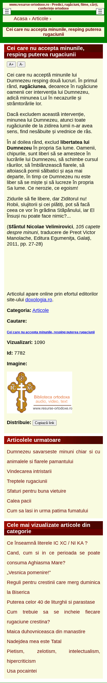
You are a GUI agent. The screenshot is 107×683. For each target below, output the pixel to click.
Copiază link (44, 423)
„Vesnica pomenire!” (29, 572)
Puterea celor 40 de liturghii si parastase (51, 602)
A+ (11, 64)
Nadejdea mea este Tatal (34, 641)
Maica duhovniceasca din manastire (46, 631)
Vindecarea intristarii (29, 471)
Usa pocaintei (22, 671)
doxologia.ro (38, 299)
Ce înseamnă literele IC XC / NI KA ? (47, 543)
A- (21, 64)
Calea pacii (19, 501)
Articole (40, 310)
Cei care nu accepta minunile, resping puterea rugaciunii (51, 332)
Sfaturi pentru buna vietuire (36, 491)
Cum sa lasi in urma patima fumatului (47, 510)
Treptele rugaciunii (27, 481)
